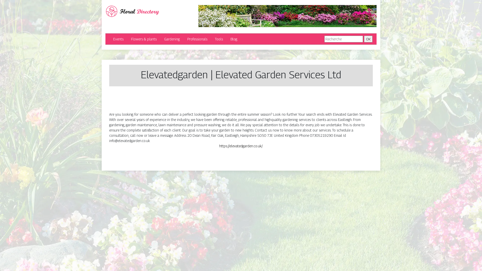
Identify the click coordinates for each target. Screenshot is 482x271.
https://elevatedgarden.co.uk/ (241, 146)
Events (118, 39)
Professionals (197, 39)
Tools (219, 39)
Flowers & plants (144, 39)
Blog (233, 39)
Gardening (172, 39)
